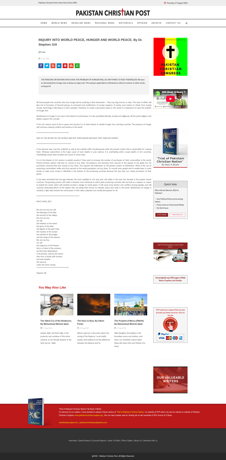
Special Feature (84, 441)
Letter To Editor (114, 441)
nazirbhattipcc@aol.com (69, 423)
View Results (177, 215)
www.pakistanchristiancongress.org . (89, 415)
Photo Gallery (127, 441)
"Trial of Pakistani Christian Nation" (131, 412)
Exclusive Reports (99, 441)
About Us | (138, 441)
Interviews (73, 441)
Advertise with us (150, 441)
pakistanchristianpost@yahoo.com (93, 423)
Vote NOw (161, 215)
